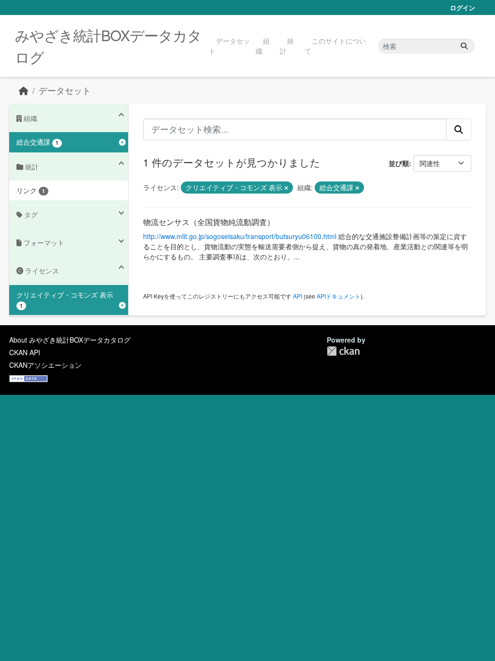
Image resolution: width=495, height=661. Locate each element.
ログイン (462, 7)
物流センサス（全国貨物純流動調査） (209, 221)
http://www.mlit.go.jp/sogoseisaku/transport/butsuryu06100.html (239, 236)
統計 (287, 46)
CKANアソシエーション (45, 365)
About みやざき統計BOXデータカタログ (70, 340)
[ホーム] (24, 90)
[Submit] (464, 46)
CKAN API (24, 352)
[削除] (286, 188)
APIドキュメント (339, 296)
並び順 (399, 163)
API (297, 296)
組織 (263, 46)
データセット (229, 46)
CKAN (343, 351)
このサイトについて (335, 46)
